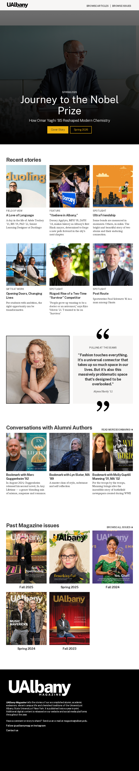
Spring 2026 (81, 129)
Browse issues (121, 6)
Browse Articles (98, 6)
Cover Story (58, 129)
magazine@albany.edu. (75, 721)
